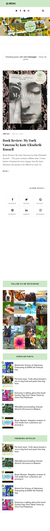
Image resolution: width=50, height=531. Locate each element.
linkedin (26, 214)
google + (40, 203)
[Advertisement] (25, 242)
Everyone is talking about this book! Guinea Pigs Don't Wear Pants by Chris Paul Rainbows (30, 395)
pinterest (12, 214)
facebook (12, 203)
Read (5, 171)
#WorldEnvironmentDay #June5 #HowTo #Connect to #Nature (28, 408)
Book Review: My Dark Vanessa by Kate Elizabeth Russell (22, 144)
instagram (40, 214)
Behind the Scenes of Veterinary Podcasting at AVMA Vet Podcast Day (29, 367)
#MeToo (6, 134)
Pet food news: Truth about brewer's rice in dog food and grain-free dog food (30, 381)
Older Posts (37, 188)
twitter (26, 203)
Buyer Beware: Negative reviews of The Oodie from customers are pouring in (30, 422)
